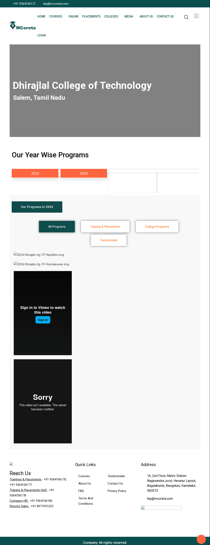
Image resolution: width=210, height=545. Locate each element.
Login (41, 35)
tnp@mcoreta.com (55, 4)
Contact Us (165, 16)
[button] (37, 207)
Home (41, 16)
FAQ (81, 491)
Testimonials (116, 476)
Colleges (111, 16)
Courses (55, 16)
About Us (146, 16)
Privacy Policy (117, 491)
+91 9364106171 (24, 4)
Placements (91, 16)
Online (73, 16)
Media (128, 16)
